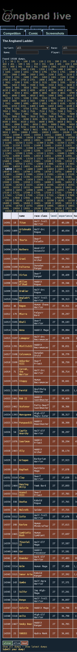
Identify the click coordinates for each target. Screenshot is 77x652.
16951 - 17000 (66, 190)
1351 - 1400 (55, 69)
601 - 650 (63, 64)
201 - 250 (69, 61)
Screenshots (55, 33)
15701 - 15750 (66, 179)
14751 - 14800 (63, 171)
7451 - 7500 (31, 113)
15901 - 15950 (21, 182)
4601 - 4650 (49, 92)
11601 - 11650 (52, 145)
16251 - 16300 (34, 184)
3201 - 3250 (67, 82)
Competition (12, 33)
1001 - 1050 (58, 66)
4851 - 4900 (10, 95)
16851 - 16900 (24, 190)
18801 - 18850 (55, 205)
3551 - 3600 (65, 85)
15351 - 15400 (52, 176)
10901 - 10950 (21, 140)
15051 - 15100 (55, 174)
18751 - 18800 (34, 205)
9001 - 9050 (67, 124)
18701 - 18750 (13, 205)
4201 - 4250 (37, 90)
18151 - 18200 (45, 200)
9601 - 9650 (21, 129)
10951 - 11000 (42, 140)
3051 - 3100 (12, 82)
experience (65, 215)
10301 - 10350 (32, 134)
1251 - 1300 (19, 69)
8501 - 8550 (19, 121)
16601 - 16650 (52, 187)
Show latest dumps (36, 646)
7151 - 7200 (55, 111)
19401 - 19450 (45, 211)
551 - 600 (48, 64)
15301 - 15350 (32, 176)
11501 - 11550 (11, 145)
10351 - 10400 (52, 134)
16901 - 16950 (45, 190)
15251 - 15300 (11, 176)
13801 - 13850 (55, 163)
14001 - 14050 (11, 166)
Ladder (39, 30)
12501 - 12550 (34, 153)
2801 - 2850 (55, 79)
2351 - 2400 (21, 77)
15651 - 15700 (45, 179)
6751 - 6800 (40, 108)
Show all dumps (12, 646)
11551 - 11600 (32, 145)
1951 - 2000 (10, 74)
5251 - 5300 (21, 98)
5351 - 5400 (58, 98)
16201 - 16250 (13, 184)
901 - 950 (24, 66)
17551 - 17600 (55, 195)
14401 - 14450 (45, 169)
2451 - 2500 (58, 77)
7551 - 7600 (67, 113)
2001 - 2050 (28, 74)
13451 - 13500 (42, 161)
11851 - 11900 (24, 148)
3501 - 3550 (46, 85)
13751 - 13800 (34, 163)
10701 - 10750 (66, 137)
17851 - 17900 (52, 197)
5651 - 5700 (37, 100)
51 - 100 (22, 61)
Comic (33, 33)
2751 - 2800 (37, 79)
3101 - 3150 (31, 82)
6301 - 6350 (10, 106)
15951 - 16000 (42, 182)
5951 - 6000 (12, 103)
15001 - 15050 (34, 174)
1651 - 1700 (31, 71)
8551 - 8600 (37, 121)
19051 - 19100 (32, 208)
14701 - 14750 (42, 171)
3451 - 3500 (28, 85)
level (53, 215)
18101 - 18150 (24, 200)
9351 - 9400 (65, 127)
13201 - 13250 (66, 158)
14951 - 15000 (13, 174)
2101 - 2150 (65, 74)
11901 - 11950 (45, 148)
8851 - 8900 (12, 124)
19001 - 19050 (11, 208)
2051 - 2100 (46, 74)
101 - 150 (37, 61)
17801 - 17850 (32, 197)
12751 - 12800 (11, 155)
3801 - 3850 (21, 87)
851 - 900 (8, 66)
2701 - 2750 (19, 79)
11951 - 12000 (66, 148)
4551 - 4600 (31, 92)
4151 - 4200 (19, 90)
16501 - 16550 (11, 187)
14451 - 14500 (66, 169)
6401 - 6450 (46, 106)
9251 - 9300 (28, 127)
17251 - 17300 (63, 192)
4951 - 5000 (46, 95)
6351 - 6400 (28, 106)
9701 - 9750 (58, 129)
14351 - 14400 (24, 169)
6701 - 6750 (21, 108)
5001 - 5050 (65, 95)
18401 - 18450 (21, 203)
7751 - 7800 (10, 116)
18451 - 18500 (42, 203)
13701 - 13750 (13, 163)
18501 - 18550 (63, 203)
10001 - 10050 (39, 132)
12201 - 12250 (42, 150)
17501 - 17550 (34, 195)
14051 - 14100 (32, 166)
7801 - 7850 (28, 116)
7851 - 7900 (46, 116)
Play (23, 30)
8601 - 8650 (55, 121)
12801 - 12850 (32, 155)
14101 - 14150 (52, 166)
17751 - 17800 (11, 197)
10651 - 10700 (45, 137)
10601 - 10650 (24, 137)
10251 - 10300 (11, 134)
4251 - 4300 (55, 90)
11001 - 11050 (63, 140)
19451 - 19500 (66, 211)
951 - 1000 (40, 66)
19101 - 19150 (52, 208)
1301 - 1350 (37, 69)
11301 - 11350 (55, 142)
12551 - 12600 (55, 153)
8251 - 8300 (58, 119)
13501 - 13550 (63, 161)
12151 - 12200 (21, 150)
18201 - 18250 (66, 200)
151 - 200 (53, 61)
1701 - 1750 (49, 71)
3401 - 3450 (10, 85)
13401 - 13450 (21, 161)
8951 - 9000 (49, 124)
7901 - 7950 (65, 116)
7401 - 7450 (12, 113)
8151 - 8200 (21, 119)
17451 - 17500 (13, 195)
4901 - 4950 (28, 95)
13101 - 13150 (24, 158)
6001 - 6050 (31, 103)
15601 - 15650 (24, 179)
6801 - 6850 (58, 108)
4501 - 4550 (12, 92)
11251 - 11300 (34, 142)
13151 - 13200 (45, 158)
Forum (56, 30)
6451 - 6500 (65, 106)
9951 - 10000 (19, 132)
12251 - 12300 (63, 150)
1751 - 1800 (67, 71)
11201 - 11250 (13, 142)
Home (7, 30)
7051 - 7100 (19, 111)
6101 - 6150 (67, 103)
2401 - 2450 (40, 77)
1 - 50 (9, 61)
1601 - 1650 (12, 71)
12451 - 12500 (13, 153)
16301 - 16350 (55, 184)
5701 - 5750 (55, 100)
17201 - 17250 (42, 192)
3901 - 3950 (58, 87)
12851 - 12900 (52, 155)
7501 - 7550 (49, 113)
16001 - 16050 (63, 182)
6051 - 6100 (49, 103)
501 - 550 (32, 64)
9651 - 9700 (40, 129)
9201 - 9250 (10, 127)
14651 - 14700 (21, 171)
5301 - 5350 (40, 98)
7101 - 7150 (37, 111)
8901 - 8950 (31, 124)
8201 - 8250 (40, 119)
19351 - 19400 (24, 211)
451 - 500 (16, 64)
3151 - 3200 (49, 82)
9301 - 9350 (46, 127)
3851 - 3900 (40, 87)
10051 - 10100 (60, 132)
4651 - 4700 (67, 92)
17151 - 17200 (21, 192)
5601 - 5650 (19, 100)
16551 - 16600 (32, 187)
